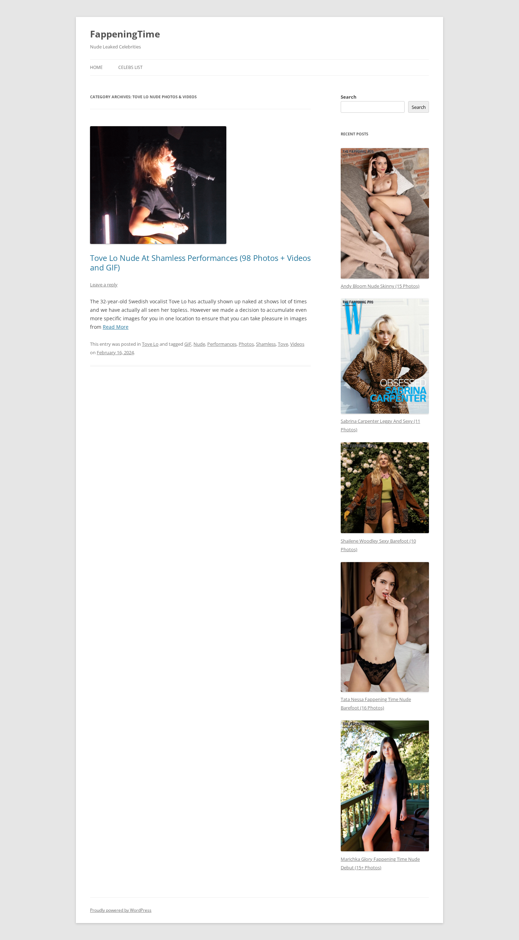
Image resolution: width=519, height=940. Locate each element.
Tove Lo (150, 344)
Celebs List (130, 67)
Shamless (266, 344)
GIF (187, 344)
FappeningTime (125, 34)
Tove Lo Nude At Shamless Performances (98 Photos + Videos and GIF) (200, 262)
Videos (297, 344)
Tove (283, 344)
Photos (246, 344)
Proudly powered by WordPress (120, 910)
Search (349, 97)
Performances (222, 344)
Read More (116, 326)
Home (96, 67)
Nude (199, 344)
